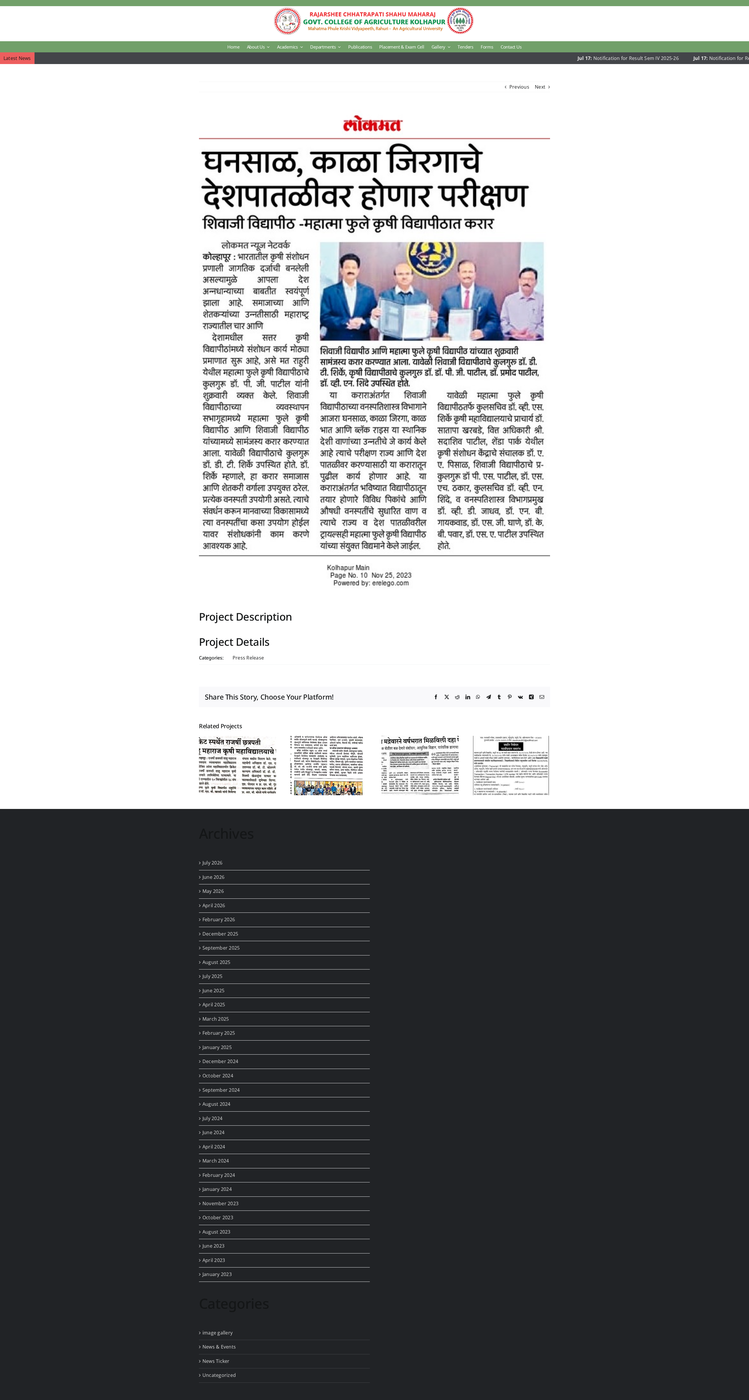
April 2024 (213, 1147)
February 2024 (218, 1175)
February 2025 (218, 1033)
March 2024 (215, 1161)
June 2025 (213, 990)
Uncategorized (219, 1375)
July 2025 (212, 976)
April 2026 (213, 905)
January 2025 (217, 1047)
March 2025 (215, 1019)
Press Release (248, 658)
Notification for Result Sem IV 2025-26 (562, 58)
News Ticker (216, 1361)
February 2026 (218, 919)
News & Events (219, 1347)
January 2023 (217, 1274)
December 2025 (220, 934)
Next (540, 87)
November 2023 (220, 1203)
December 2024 (220, 1061)
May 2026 (213, 891)
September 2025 (221, 948)
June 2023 (213, 1246)
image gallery (217, 1333)
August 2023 (216, 1232)
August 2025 (216, 962)
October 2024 (217, 1075)
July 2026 (212, 863)
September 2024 (221, 1090)
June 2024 (213, 1132)
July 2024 (212, 1118)
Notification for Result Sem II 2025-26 (677, 58)
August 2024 (216, 1104)
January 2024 (217, 1189)
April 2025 (213, 1004)
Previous (519, 87)
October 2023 (217, 1217)
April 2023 (213, 1260)
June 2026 (213, 877)
